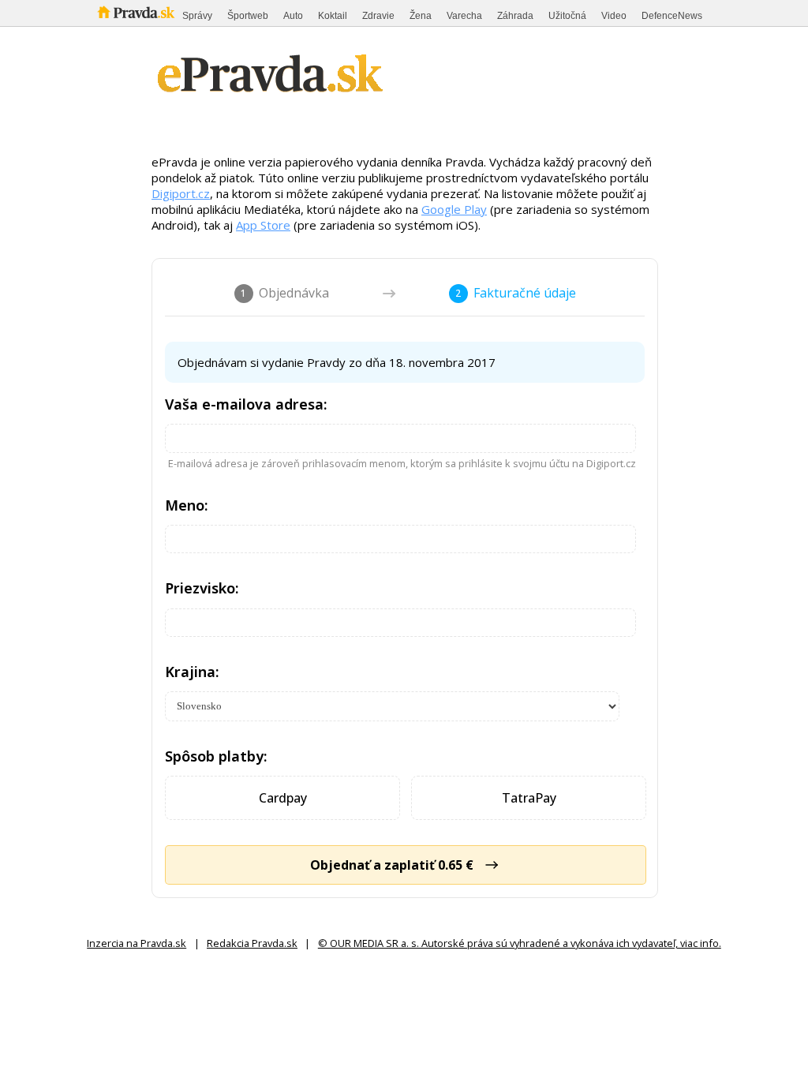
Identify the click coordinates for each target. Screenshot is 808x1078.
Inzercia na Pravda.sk (136, 943)
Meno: (186, 505)
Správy (197, 15)
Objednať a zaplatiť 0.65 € (391, 865)
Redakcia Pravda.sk (252, 943)
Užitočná (567, 15)
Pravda (136, 12)
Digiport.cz (181, 193)
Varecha (464, 15)
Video (614, 15)
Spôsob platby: (216, 756)
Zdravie (378, 15)
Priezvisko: (202, 587)
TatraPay (529, 798)
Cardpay (283, 798)
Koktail (332, 15)
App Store (263, 225)
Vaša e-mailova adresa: (246, 404)
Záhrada (515, 15)
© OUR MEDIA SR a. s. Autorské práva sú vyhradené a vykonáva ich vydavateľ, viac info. (519, 943)
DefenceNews (672, 15)
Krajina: (192, 671)
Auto (293, 15)
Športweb (247, 15)
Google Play (454, 209)
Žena (421, 15)
